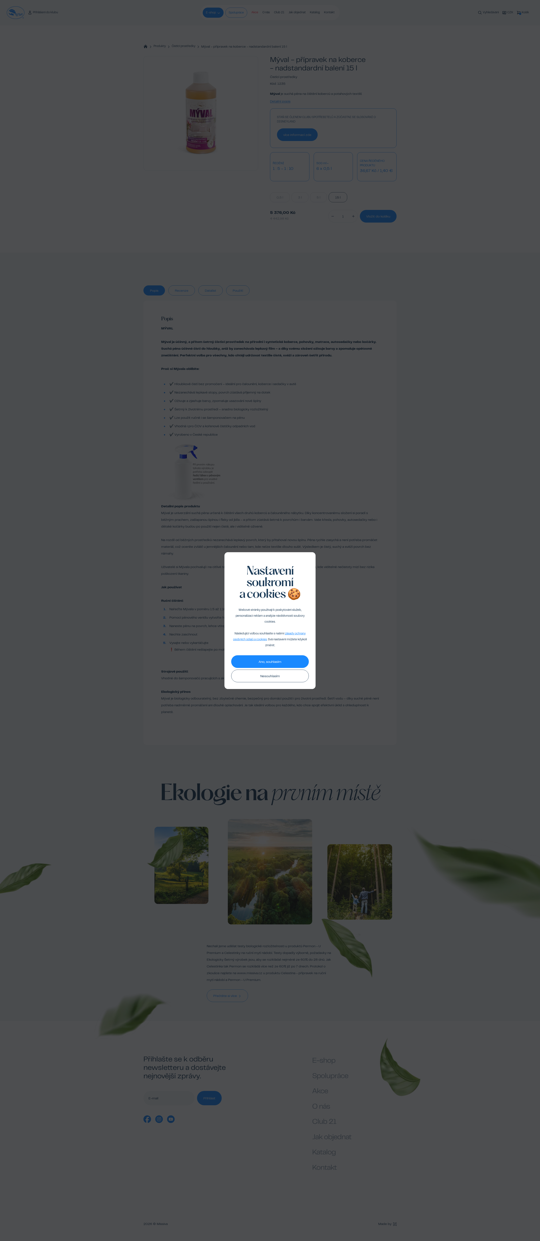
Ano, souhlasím (270, 662)
